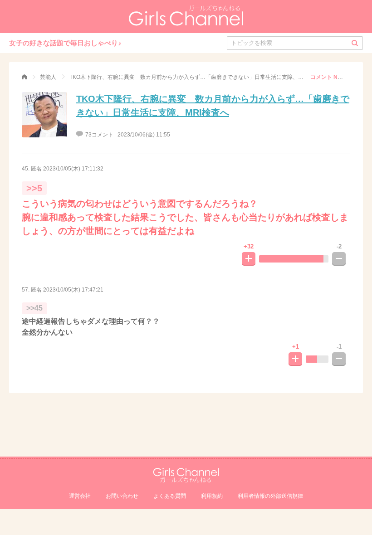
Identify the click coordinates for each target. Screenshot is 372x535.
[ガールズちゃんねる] (24, 77)
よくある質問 (169, 496)
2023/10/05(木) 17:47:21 (73, 290)
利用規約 (212, 496)
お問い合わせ (122, 496)
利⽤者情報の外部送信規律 (270, 496)
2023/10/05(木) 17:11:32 (73, 168)
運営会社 (80, 496)
